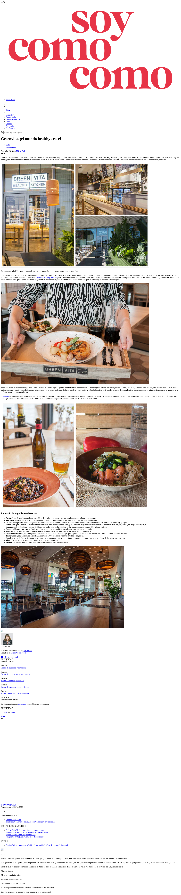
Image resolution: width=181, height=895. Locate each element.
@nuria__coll (12, 657)
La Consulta (10, 128)
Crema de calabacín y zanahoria (13, 668)
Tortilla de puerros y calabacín (12, 681)
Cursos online (11, 117)
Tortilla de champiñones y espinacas (15, 693)
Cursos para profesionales (45, 822)
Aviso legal (63, 845)
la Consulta (28, 651)
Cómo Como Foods (18, 653)
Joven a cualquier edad (26, 822)
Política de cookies (51, 845)
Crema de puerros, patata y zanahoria (15, 674)
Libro (8, 121)
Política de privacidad (36, 845)
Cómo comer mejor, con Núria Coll (13, 821)
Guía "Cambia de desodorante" (32, 837)
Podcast (9, 124)
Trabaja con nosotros (20, 845)
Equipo (9, 845)
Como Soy (10, 115)
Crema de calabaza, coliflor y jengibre (15, 687)
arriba (13, 712)
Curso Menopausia (13, 119)
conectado (22, 704)
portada (4, 712)
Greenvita (5, 396)
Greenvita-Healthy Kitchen (46, 277)
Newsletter (10, 126)
